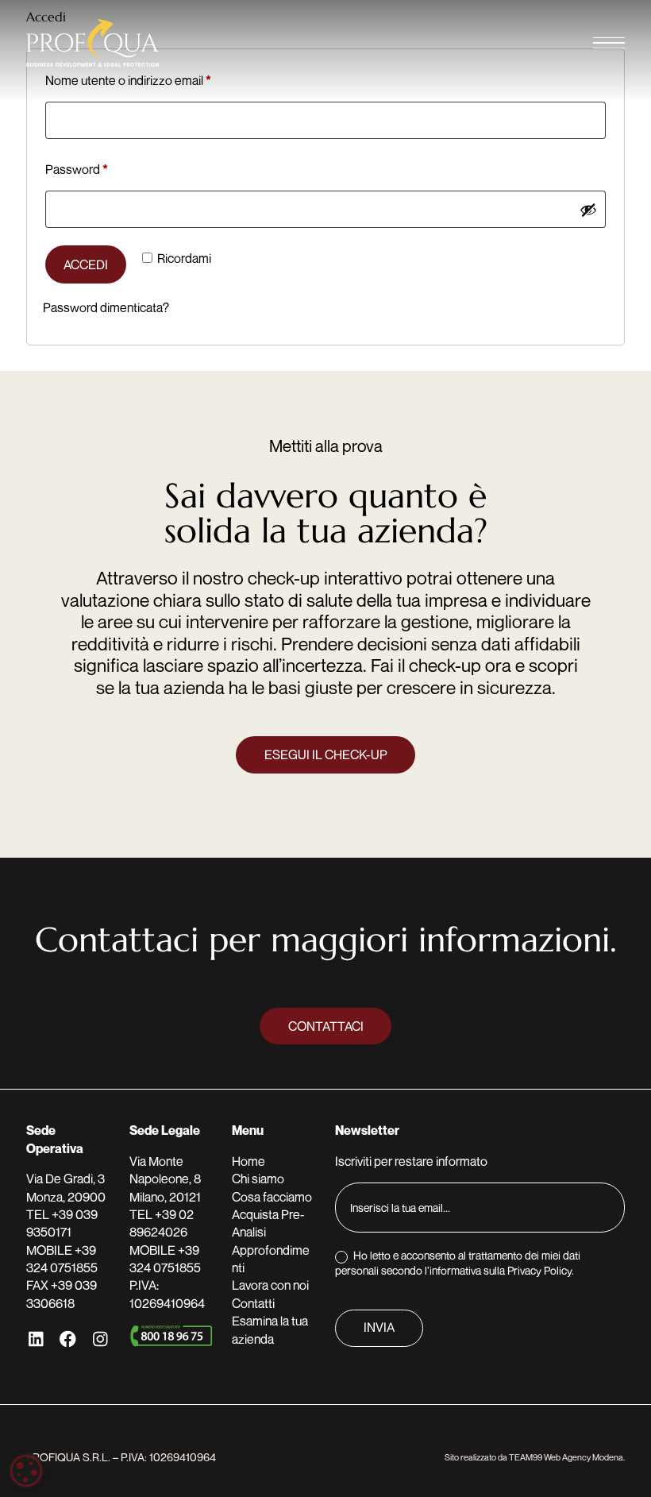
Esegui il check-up (325, 754)
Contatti (253, 1303)
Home (248, 1161)
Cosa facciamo (272, 1197)
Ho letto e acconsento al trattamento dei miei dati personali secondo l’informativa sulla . (457, 1262)
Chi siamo (258, 1178)
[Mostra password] (588, 209)
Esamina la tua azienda (270, 1329)
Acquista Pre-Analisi (268, 1223)
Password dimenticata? (106, 307)
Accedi (86, 264)
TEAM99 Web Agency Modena (566, 1457)
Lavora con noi (270, 1285)
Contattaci (326, 1026)
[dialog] (26, 1471)
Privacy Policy (539, 1270)
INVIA (379, 1327)
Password (101, 168)
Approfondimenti (271, 1258)
